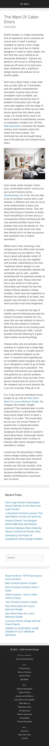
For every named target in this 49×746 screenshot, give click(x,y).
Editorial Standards (24, 689)
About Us (24, 731)
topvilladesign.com (14, 195)
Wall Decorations (12, 126)
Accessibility (24, 718)
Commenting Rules (24, 722)
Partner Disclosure (24, 714)
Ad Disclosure (24, 711)
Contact (24, 738)
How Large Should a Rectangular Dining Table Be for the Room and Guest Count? (23, 506)
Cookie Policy (24, 676)
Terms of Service (24, 672)
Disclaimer (24, 679)
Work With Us (24, 703)
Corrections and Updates (24, 700)
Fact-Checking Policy (24, 659)
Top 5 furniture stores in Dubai (21, 602)
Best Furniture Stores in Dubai (21, 583)
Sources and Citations (24, 696)
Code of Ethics (25, 692)
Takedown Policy (24, 707)
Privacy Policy (24, 668)
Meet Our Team (24, 735)
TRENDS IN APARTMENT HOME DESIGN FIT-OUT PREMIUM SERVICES (22, 631)
